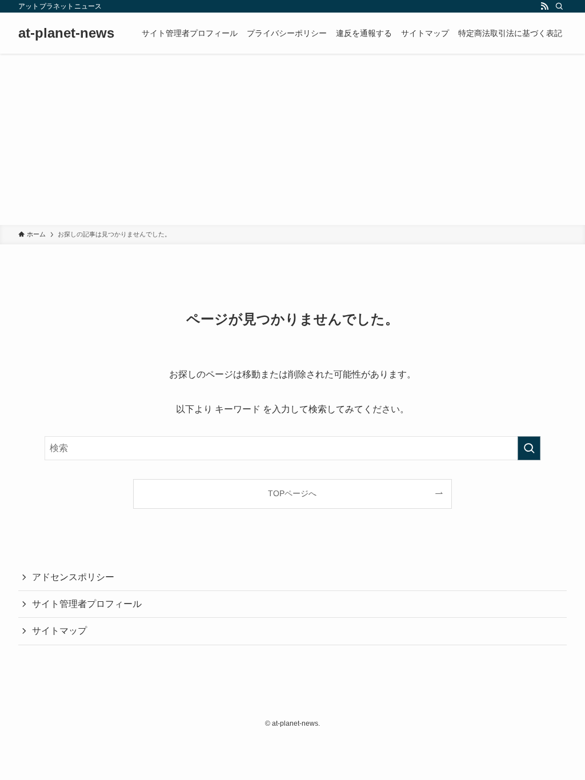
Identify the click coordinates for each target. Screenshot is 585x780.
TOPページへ (292, 493)
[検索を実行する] (529, 448)
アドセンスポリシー (73, 577)
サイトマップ (59, 631)
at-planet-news (66, 33)
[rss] (544, 6)
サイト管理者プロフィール (87, 604)
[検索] (559, 6)
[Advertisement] (292, 139)
